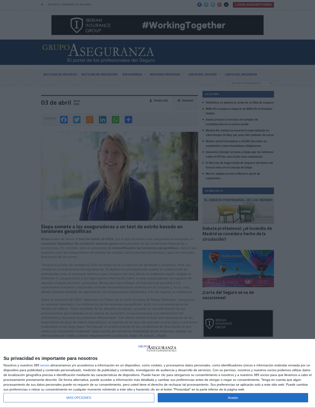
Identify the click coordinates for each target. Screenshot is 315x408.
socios (44, 365)
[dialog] (157, 373)
